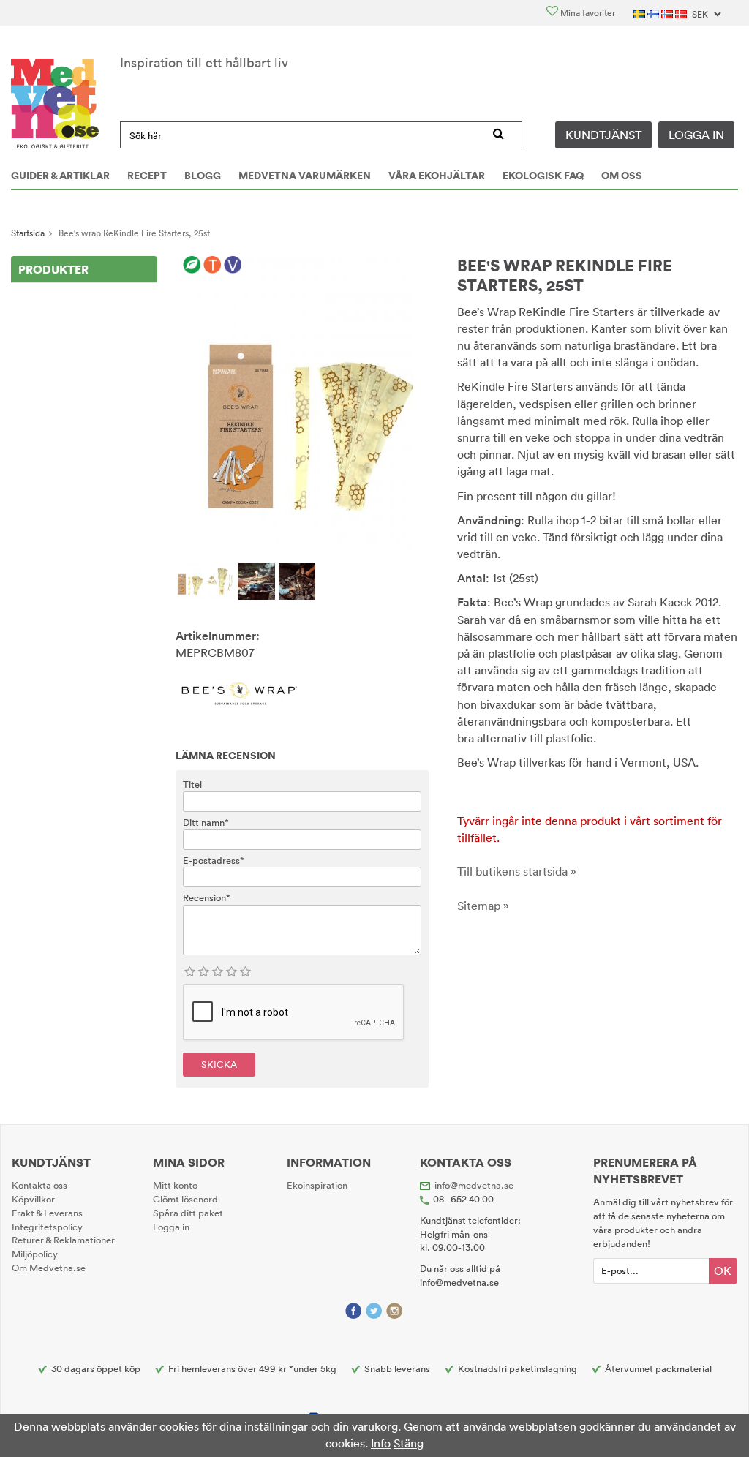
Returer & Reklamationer (63, 1240)
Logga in (696, 134)
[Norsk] (668, 12)
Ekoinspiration (317, 1185)
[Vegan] (233, 265)
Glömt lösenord (185, 1199)
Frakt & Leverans (47, 1213)
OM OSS (621, 175)
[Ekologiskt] (192, 265)
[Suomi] (654, 12)
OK (722, 1270)
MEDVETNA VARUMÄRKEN (304, 175)
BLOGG (202, 175)
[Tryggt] (212, 265)
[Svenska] (640, 12)
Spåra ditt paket (188, 1213)
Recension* (206, 897)
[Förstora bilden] (302, 402)
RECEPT (147, 175)
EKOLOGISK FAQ (543, 175)
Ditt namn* (206, 822)
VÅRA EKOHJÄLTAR (436, 175)
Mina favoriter (586, 12)
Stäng (409, 1443)
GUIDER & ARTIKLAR (60, 175)
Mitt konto (175, 1185)
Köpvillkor (33, 1199)
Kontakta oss (39, 1185)
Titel (192, 784)
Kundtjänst (603, 134)
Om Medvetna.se (49, 1267)
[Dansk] (682, 12)
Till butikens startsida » (516, 871)
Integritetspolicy (47, 1226)
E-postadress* (213, 860)
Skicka (219, 1064)
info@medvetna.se (473, 1185)
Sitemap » (483, 905)
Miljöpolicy (35, 1254)
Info (381, 1443)
